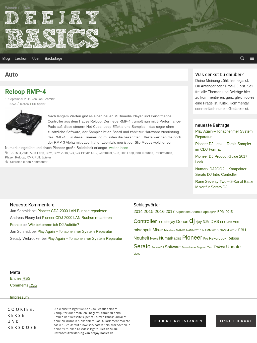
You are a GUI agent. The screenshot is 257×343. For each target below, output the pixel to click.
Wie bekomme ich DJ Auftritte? (53, 224)
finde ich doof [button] (236, 321)
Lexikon (21, 58)
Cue (116, 153)
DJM (206, 222)
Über (36, 58)
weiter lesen (118, 148)
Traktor (219, 247)
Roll (37, 157)
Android (196, 212)
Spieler (46, 157)
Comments (23, 285)
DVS (215, 221)
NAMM (180, 230)
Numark (166, 238)
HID (222, 221)
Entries (20, 278)
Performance (163, 153)
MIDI (236, 221)
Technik (24, 103)
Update (233, 246)
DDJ (160, 221)
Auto (25, 153)
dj (192, 220)
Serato (142, 246)
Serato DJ (158, 247)
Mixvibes (169, 230)
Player (9, 157)
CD (72, 153)
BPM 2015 (61, 153)
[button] (252, 58)
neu (138, 153)
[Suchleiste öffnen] (242, 58)
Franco (16, 224)
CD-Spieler (38, 103)
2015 (14, 153)
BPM (49, 153)
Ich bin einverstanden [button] (178, 321)
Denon (182, 221)
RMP (30, 157)
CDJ (94, 153)
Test (210, 247)
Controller (105, 153)
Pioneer (192, 237)
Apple (213, 211)
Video (137, 253)
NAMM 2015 (193, 230)
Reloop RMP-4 (25, 91)
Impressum (19, 297)
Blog (6, 58)
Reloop (20, 157)
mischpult (143, 229)
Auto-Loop (37, 153)
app (206, 212)
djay (199, 222)
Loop (130, 153)
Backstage (53, 58)
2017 (170, 211)
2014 (138, 211)
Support (201, 247)
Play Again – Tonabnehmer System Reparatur (74, 231)
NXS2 (177, 238)
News (13, 103)
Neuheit (147, 153)
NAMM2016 (210, 230)
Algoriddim (183, 212)
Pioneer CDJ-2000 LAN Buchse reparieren (72, 211)
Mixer (158, 229)
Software (173, 247)
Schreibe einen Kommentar (28, 162)
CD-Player (83, 153)
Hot (123, 153)
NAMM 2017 (228, 230)
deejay (169, 221)
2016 (160, 211)
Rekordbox (217, 238)
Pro (205, 238)
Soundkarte (189, 247)
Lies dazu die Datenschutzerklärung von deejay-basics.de (85, 331)
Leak (229, 221)
